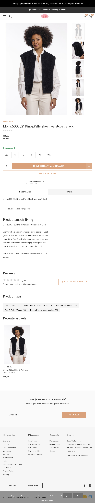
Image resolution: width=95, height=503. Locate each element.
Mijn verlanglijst (34, 451)
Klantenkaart (8, 458)
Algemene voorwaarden (12, 464)
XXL (48, 155)
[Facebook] (84, 485)
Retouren (6, 454)
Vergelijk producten (35, 454)
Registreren (32, 441)
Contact (6, 444)
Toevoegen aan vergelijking (18, 209)
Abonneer (74, 415)
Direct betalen (47, 174)
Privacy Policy (8, 471)
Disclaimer (7, 468)
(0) (14, 130)
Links (5, 461)
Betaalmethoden (9, 448)
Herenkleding (54, 444)
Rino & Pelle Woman (15, 310)
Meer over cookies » (48, 500)
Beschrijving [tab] (25, 191)
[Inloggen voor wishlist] (89, 166)
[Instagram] (90, 485)
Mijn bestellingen (34, 444)
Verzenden (7, 451)
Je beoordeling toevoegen (74, 282)
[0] (90, 16)
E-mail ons (33, 485)
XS (6, 155)
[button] (5, 16)
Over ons (6, 441)
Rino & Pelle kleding (66, 305)
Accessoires (54, 448)
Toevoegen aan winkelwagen (49, 166)
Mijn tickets (32, 448)
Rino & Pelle (8, 121)
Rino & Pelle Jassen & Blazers (37, 305)
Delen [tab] (69, 191)
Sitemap (6, 474)
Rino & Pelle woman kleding (44, 310)
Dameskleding (54, 441)
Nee (78, 496)
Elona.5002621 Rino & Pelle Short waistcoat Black (16, 371)
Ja (67, 496)
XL (40, 155)
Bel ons (12, 485)
